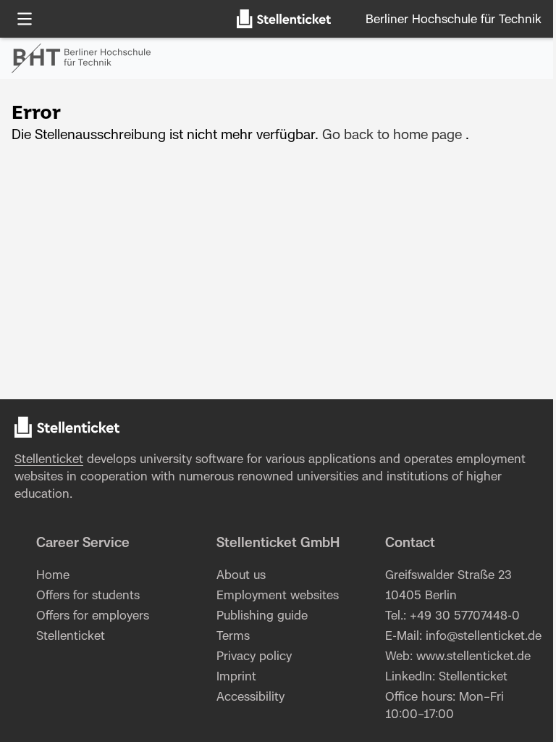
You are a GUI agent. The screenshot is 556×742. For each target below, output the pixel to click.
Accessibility (250, 697)
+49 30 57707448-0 (465, 616)
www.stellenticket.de (473, 656)
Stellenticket (48, 459)
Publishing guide (262, 616)
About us (241, 575)
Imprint (236, 677)
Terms (233, 636)
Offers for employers (92, 616)
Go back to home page (392, 135)
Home (53, 575)
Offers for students (88, 595)
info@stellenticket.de (484, 636)
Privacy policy (254, 656)
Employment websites (277, 595)
